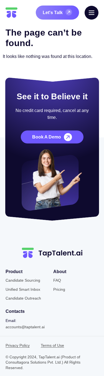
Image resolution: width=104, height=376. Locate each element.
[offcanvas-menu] (91, 13)
